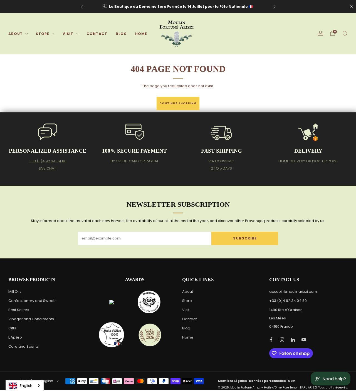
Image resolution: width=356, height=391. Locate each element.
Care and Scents (23, 346)
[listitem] (178, 6)
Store (42, 33)
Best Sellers (18, 309)
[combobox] (25, 385)
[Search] (345, 33)
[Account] (320, 33)
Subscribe (245, 238)
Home (141, 33)
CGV (291, 381)
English (47, 381)
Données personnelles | (268, 381)
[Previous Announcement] (81, 6)
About (15, 33)
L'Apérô (15, 337)
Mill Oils (14, 291)
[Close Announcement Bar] (351, 6)
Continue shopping (178, 103)
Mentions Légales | (233, 381)
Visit (68, 33)
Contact (96, 33)
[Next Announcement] (274, 6)
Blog (121, 33)
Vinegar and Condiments (31, 319)
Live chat (47, 168)
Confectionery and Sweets (32, 300)
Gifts (12, 328)
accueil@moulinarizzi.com (293, 291)
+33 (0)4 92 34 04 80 (47, 161)
